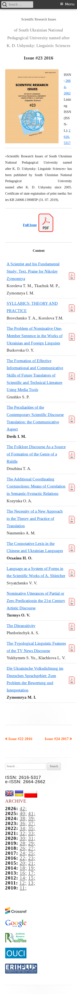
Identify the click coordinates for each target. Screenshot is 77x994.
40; (23, 813)
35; (31, 828)
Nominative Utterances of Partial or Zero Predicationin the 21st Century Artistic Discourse (36, 600)
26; (23, 848)
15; (31, 878)
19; (31, 868)
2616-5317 (67, 137)
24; (23, 853)
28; (23, 843)
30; (23, 838)
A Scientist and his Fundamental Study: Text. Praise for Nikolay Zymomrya (33, 271)
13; (31, 883)
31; (31, 838)
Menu (69, 4)
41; (31, 813)
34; (23, 828)
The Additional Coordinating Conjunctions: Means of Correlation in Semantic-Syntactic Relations (36, 486)
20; (23, 863)
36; (23, 823)
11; (23, 888)
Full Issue (30, 225)
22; (23, 858)
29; (31, 843)
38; (23, 818)
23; (31, 858)
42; (23, 808)
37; (31, 823)
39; (31, 818)
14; (23, 878)
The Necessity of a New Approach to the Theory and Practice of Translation (35, 518)
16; (23, 873)
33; (31, 833)
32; (23, 833)
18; (23, 868)
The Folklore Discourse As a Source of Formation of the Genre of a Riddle (36, 454)
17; (31, 873)
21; (31, 863)
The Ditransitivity (21, 625)
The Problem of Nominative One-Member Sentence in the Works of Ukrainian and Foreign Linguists (34, 335)
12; (23, 883)
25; (31, 853)
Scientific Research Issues (38, 19)
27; (31, 848)
